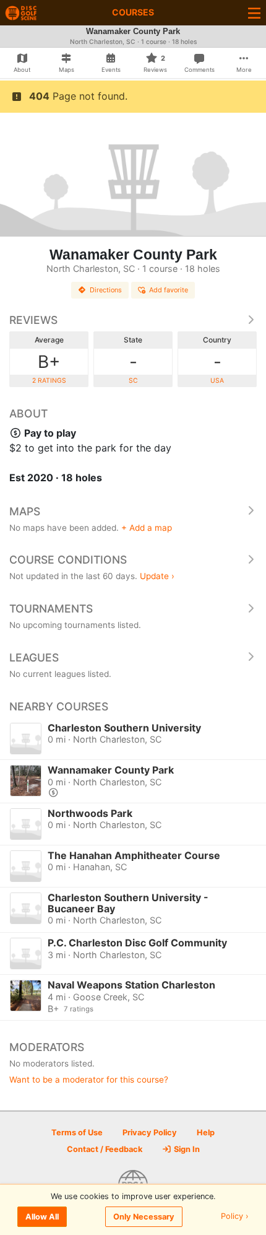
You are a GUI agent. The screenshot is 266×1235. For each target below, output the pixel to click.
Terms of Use (77, 1132)
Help (206, 1132)
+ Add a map (146, 528)
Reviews (33, 319)
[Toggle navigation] (254, 12)
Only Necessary (143, 1216)
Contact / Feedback (104, 1149)
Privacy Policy (149, 1132)
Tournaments (51, 608)
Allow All (42, 1216)
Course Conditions (68, 559)
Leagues (34, 657)
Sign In (186, 1149)
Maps (24, 511)
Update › (157, 576)
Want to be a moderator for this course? (88, 1079)
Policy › (235, 1217)
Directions (106, 290)
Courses (133, 12)
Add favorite (168, 290)
